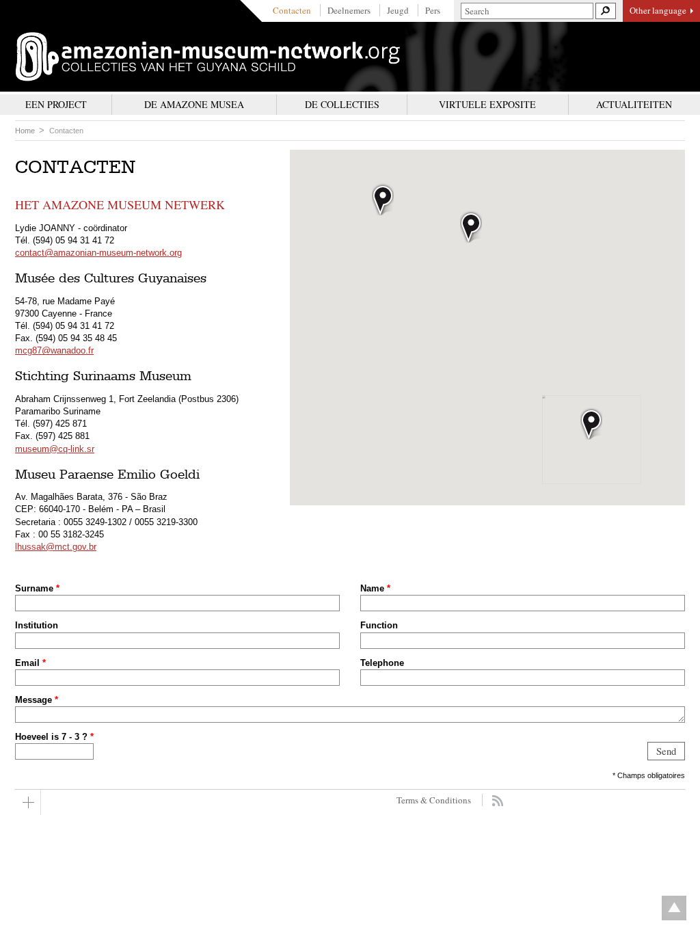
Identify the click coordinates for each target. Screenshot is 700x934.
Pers (432, 10)
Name (375, 588)
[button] (591, 423)
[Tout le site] (28, 802)
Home (25, 130)
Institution (36, 625)
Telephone (382, 663)
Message (36, 700)
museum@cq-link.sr (54, 449)
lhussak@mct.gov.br (55, 547)
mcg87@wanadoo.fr (54, 350)
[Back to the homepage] (208, 56)
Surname (37, 588)
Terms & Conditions (433, 800)
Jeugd (398, 10)
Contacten (292, 10)
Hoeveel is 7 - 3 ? (54, 737)
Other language (658, 10)
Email (30, 663)
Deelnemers (349, 10)
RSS (497, 800)
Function (379, 625)
